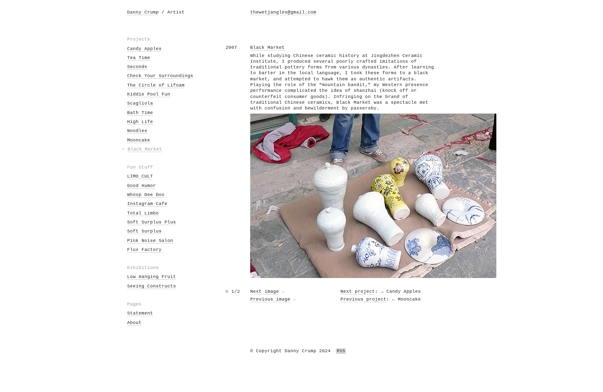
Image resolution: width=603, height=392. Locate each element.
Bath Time (140, 112)
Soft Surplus (144, 231)
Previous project (363, 299)
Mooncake (138, 140)
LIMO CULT (140, 176)
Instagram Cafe (147, 203)
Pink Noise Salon (150, 240)
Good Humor (141, 185)
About (134, 322)
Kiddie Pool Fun (148, 94)
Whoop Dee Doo (145, 194)
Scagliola (140, 103)
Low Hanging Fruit (151, 276)
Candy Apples (144, 48)
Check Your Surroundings (160, 75)
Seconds (137, 66)
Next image (264, 291)
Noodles (137, 130)
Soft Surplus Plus (151, 222)
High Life (140, 121)
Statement (140, 313)
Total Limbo (143, 213)
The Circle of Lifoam (156, 85)
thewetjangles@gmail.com (283, 12)
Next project (357, 291)
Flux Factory (144, 249)
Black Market (145, 149)
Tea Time (138, 57)
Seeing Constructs (151, 286)
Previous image (270, 299)
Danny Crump (143, 12)
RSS (341, 351)
